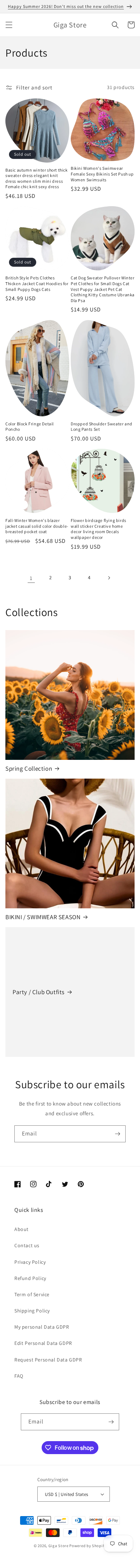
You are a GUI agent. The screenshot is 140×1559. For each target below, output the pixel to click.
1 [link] (31, 578)
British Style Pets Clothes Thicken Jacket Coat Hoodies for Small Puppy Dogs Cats (37, 283)
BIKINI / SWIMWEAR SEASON (42, 917)
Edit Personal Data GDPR (43, 1343)
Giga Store (58, 1545)
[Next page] (109, 578)
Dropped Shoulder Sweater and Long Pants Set (101, 426)
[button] (9, 25)
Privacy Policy (30, 1262)
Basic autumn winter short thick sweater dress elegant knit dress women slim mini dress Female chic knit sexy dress (36, 178)
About (21, 1229)
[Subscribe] (117, 1133)
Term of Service (32, 1294)
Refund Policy (30, 1278)
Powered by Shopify (87, 1545)
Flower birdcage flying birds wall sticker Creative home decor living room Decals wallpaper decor (98, 529)
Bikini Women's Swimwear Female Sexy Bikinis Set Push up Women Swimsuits (102, 173)
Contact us (26, 1245)
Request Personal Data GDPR (48, 1359)
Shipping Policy (32, 1310)
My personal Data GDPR (41, 1327)
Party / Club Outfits (39, 992)
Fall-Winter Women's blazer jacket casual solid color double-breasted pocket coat (37, 526)
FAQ (18, 1376)
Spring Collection (28, 768)
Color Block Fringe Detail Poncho (29, 426)
